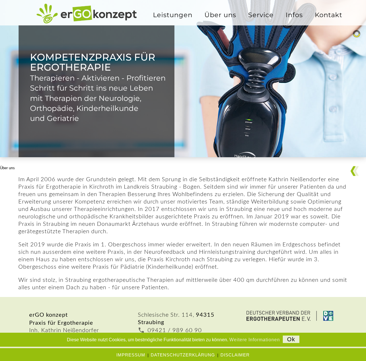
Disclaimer (235, 354)
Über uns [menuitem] (220, 15)
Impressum (130, 354)
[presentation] (220, 15)
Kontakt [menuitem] (328, 15)
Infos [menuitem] (294, 15)
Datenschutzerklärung (183, 354)
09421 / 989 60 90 (175, 330)
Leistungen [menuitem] (172, 15)
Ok (291, 339)
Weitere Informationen (254, 339)
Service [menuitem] (261, 15)
